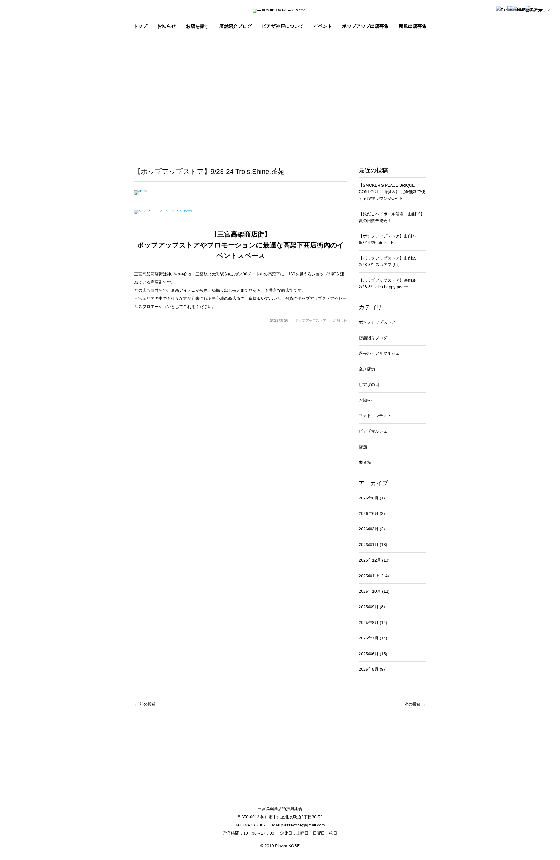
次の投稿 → (415, 704)
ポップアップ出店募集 (365, 26)
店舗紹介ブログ (235, 26)
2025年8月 (373, 622)
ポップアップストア (310, 321)
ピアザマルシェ (373, 431)
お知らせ (340, 321)
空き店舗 (367, 369)
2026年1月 (373, 544)
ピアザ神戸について (283, 26)
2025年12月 (374, 560)
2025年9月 (372, 606)
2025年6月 (373, 653)
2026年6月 (372, 513)
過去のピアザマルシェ (379, 353)
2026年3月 (372, 529)
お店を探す (197, 26)
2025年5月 (372, 669)
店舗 (363, 447)
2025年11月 (374, 576)
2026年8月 (372, 498)
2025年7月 (373, 638)
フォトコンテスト (375, 415)
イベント (323, 26)
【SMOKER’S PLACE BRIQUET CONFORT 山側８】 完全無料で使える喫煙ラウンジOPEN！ (392, 192)
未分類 (365, 462)
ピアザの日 (369, 384)
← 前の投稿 (145, 704)
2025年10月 (374, 591)
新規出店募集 (413, 26)
